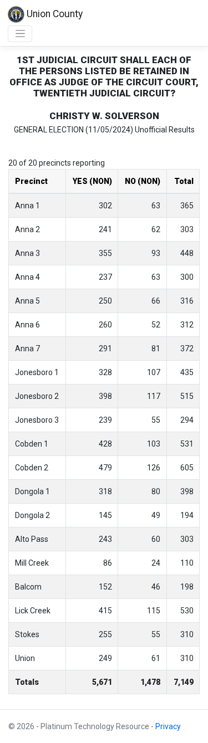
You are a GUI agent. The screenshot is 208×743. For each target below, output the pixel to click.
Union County (53, 13)
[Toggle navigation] (20, 33)
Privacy (168, 726)
